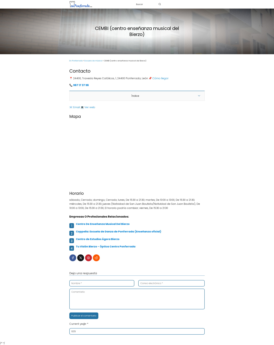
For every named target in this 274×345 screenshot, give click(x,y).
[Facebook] (72, 257)
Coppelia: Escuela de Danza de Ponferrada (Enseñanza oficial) (118, 231)
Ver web (89, 107)
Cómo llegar (160, 78)
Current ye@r (78, 324)
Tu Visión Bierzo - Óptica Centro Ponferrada (105, 246)
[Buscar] (160, 4)
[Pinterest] (88, 257)
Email (76, 107)
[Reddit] (96, 257)
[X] (80, 257)
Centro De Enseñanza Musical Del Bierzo (103, 224)
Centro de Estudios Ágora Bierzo (97, 239)
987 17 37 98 (81, 85)
